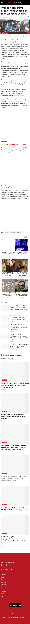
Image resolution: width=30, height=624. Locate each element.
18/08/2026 (4, 545)
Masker (13, 232)
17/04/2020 (13, 17)
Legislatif (3, 589)
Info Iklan (3, 619)
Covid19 (7, 232)
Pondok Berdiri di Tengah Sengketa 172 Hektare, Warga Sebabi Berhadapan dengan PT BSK (19, 317)
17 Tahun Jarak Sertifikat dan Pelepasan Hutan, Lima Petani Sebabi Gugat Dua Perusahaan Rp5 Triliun (19, 337)
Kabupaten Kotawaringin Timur (9, 42)
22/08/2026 (13, 313)
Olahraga (3, 582)
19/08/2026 (13, 350)
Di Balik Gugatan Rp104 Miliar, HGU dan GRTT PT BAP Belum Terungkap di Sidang (19, 346)
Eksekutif (3, 587)
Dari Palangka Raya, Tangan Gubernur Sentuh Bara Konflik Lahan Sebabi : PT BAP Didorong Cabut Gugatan (18, 327)
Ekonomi (3, 580)
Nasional (3, 584)
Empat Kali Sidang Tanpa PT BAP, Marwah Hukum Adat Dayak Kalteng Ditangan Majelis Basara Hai (19, 308)
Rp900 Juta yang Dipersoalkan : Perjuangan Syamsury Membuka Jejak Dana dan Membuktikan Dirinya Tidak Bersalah (13, 540)
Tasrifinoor (5, 17)
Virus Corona (20, 232)
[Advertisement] (15, 125)
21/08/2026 (13, 321)
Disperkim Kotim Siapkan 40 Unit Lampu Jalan (14, 144)
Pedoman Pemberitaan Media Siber (16, 617)
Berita (4, 380)
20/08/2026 (13, 331)
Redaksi (3, 617)
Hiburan (3, 591)
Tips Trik (3, 596)
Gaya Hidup (4, 593)
